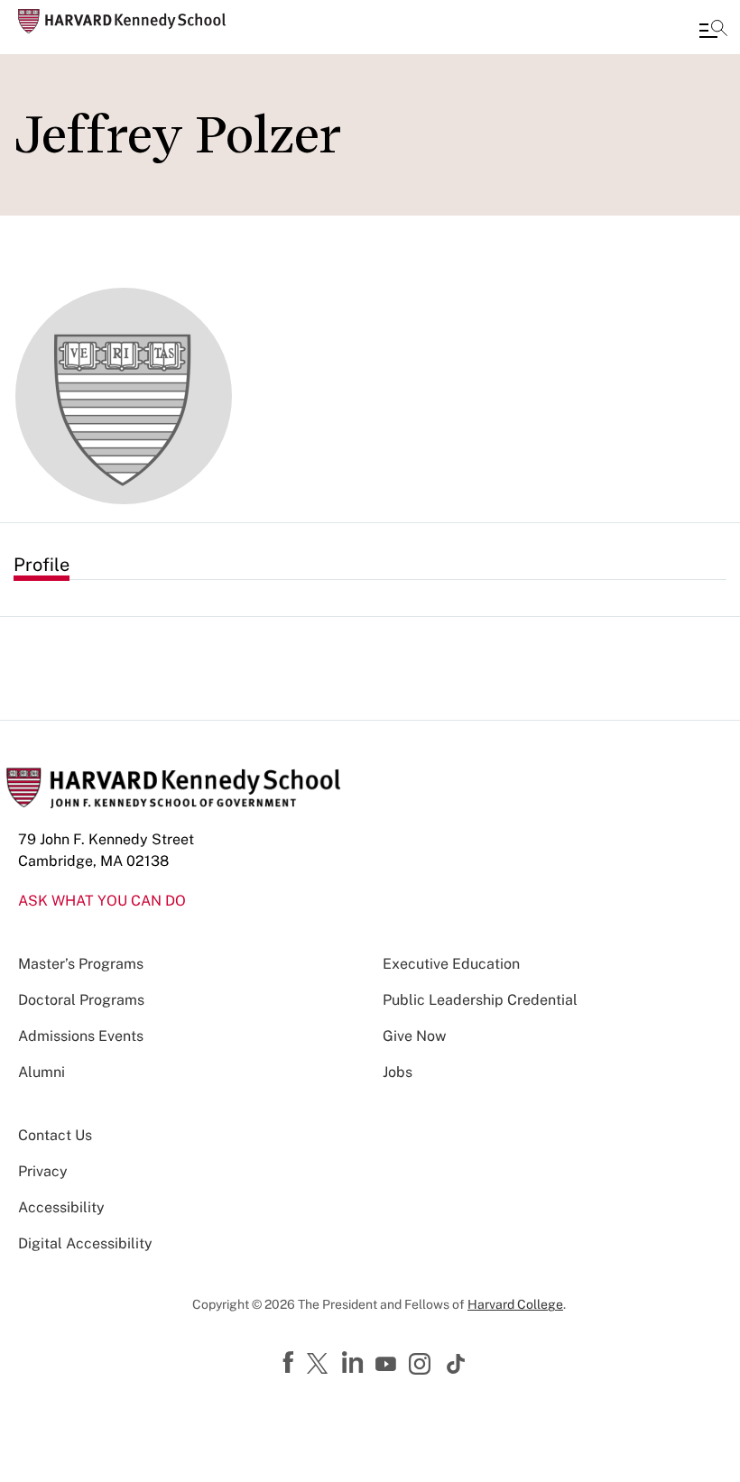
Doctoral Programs (81, 999)
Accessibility (61, 1207)
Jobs (397, 1072)
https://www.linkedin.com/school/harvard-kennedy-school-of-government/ (354, 1363)
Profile (41, 564)
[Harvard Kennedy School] (122, 21)
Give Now (414, 1036)
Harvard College (515, 1304)
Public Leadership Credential (480, 999)
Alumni (41, 1072)
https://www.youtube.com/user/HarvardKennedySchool (388, 1365)
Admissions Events (80, 1036)
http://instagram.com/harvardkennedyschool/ (422, 1365)
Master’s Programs (80, 963)
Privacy (43, 1171)
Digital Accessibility (85, 1243)
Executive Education (451, 963)
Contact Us (55, 1135)
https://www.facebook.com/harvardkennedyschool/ (290, 1363)
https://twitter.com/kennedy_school (320, 1364)
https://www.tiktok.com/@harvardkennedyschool (456, 1363)
